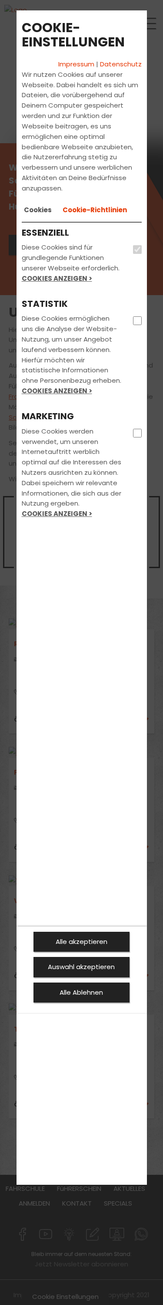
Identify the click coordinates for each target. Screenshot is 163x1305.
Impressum (76, 64)
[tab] (38, 210)
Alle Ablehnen (81, 992)
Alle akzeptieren (81, 941)
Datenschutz (121, 64)
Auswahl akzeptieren (81, 966)
